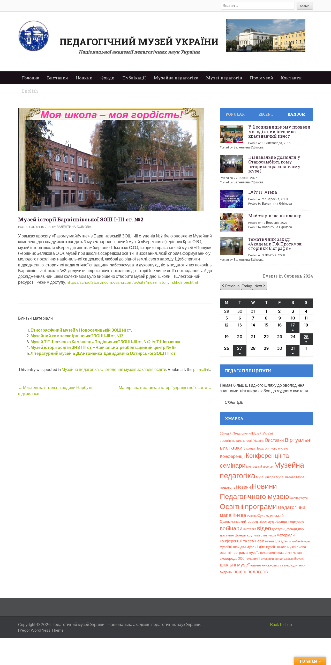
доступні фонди (233, 535)
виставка (249, 529)
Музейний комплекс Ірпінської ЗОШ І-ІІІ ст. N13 (77, 336)
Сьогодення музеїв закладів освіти (133, 369)
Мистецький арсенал (259, 466)
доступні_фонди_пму (288, 529)
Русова (252, 516)
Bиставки (274, 440)
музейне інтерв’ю (300, 541)
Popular (235, 114)
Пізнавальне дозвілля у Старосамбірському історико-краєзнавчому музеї (274, 164)
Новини (84, 77)
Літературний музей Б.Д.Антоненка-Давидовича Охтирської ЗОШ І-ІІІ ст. (103, 353)
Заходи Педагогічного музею (265, 448)
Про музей (261, 77)
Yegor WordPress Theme (42, 630)
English (30, 91)
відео (264, 528)
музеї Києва (296, 547)
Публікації (134, 77)
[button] (230, 285)
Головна (30, 77)
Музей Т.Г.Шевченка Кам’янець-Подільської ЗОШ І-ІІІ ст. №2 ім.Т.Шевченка (105, 342)
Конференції (232, 456)
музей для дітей (277, 541)
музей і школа (276, 547)
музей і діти (255, 546)
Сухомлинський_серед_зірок (243, 521)
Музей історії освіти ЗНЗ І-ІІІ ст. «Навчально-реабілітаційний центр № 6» (103, 347)
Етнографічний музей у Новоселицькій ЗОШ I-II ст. (81, 330)
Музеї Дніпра (265, 477)
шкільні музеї (235, 565)
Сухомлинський (270, 515)
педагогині (268, 553)
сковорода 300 (232, 558)
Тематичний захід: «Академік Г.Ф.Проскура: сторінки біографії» (275, 243)
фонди (279, 559)
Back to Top (281, 624)
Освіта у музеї (299, 498)
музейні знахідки (233, 547)
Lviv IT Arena (262, 192)
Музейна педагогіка (176, 77)
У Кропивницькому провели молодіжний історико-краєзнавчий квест (279, 131)
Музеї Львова (285, 477)
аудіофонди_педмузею (286, 521)
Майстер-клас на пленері (275, 215)
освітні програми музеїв (239, 552)
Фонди (107, 77)
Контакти (291, 77)
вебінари (231, 528)
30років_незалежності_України (242, 441)
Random (297, 114)
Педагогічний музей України (139, 41)
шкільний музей (294, 559)
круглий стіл (257, 535)
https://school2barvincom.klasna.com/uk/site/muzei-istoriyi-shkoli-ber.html (132, 282)
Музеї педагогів (224, 77)
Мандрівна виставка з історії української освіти (165, 387)
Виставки (57, 77)
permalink (201, 369)
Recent (265, 114)
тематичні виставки (259, 559)
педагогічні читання (290, 553)
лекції (272, 535)
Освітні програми (248, 506)
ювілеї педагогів (250, 571)
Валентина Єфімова (74, 227)
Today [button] (247, 286)
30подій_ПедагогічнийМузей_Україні (246, 433)
